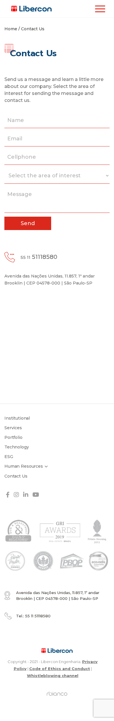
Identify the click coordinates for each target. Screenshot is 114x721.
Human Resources (23, 466)
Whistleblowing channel (52, 675)
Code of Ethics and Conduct (59, 668)
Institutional (17, 418)
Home (10, 28)
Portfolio (13, 437)
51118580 (38, 256)
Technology (16, 447)
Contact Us (15, 476)
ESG (8, 456)
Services (13, 427)
